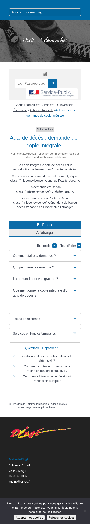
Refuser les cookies (62, 517)
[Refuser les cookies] (85, 511)
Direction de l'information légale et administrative (39, 404)
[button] (45, 255)
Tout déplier (68, 245)
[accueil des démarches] (45, 74)
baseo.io (54, 407)
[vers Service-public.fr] (52, 93)
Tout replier (44, 245)
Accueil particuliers (28, 105)
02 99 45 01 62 (18, 476)
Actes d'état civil (41, 110)
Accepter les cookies (29, 517)
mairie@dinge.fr (20, 481)
